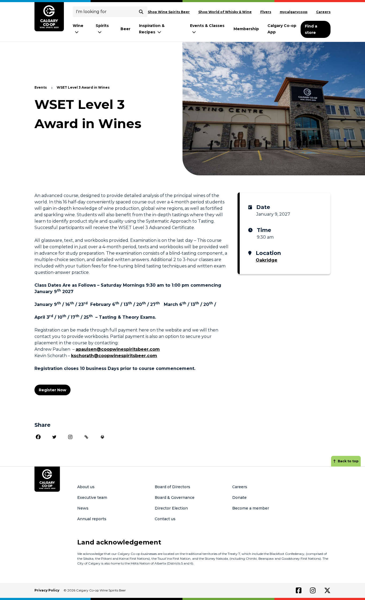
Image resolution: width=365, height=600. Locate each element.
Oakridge (266, 260)
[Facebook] (38, 437)
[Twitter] (54, 437)
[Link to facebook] (298, 590)
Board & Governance (175, 497)
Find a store (311, 29)
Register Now (52, 390)
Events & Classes (207, 25)
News (82, 508)
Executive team (92, 497)
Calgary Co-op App (281, 28)
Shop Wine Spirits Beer (169, 12)
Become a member (250, 508)
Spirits (102, 25)
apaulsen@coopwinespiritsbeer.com (118, 349)
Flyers (265, 12)
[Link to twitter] (327, 590)
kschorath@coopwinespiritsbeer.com (114, 355)
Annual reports (91, 518)
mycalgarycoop (294, 12)
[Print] (102, 437)
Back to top (348, 461)
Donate (239, 497)
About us (86, 486)
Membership (246, 28)
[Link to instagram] (313, 590)
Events (40, 87)
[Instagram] (70, 437)
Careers (323, 12)
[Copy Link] (86, 437)
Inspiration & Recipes (152, 28)
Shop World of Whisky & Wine (225, 12)
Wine (78, 25)
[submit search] (141, 11)
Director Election (171, 508)
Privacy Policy (46, 590)
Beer (125, 28)
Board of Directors (172, 486)
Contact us (165, 518)
